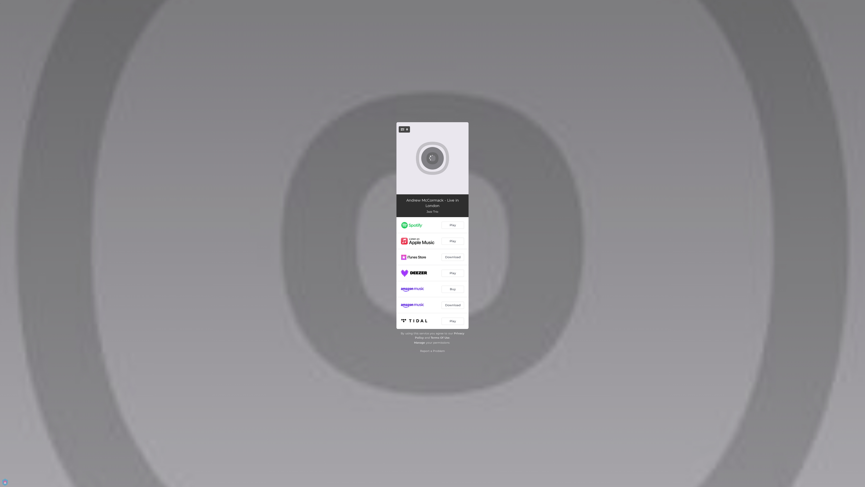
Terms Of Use (440, 337)
